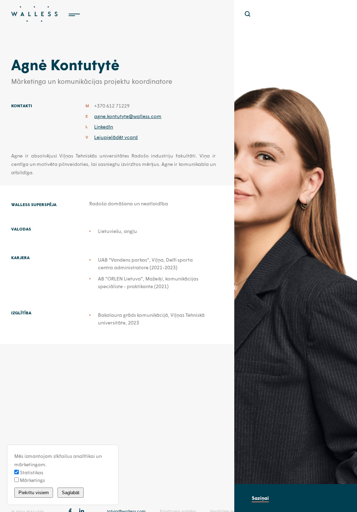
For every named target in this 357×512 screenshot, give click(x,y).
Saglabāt (70, 492)
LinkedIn (103, 127)
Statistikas (31, 472)
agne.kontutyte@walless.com (127, 116)
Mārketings (32, 480)
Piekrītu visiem (33, 492)
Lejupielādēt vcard (116, 137)
